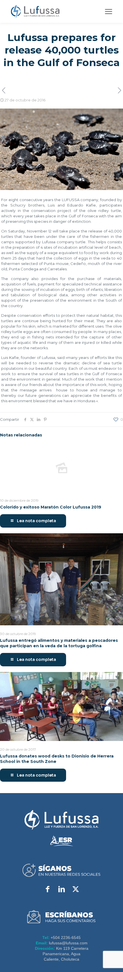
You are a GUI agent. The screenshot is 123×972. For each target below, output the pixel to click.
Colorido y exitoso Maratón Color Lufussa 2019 (50, 507)
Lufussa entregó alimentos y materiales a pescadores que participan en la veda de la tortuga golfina (59, 643)
